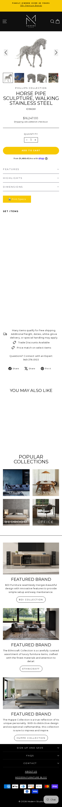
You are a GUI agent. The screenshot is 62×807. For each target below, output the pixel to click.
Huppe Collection (31, 738)
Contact (30, 763)
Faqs (30, 755)
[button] (8, 78)
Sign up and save (30, 747)
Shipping (18, 122)
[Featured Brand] (31, 558)
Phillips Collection (31, 88)
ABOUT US (31, 771)
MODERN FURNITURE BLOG (31, 777)
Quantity (31, 134)
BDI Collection (31, 599)
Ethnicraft (31, 668)
